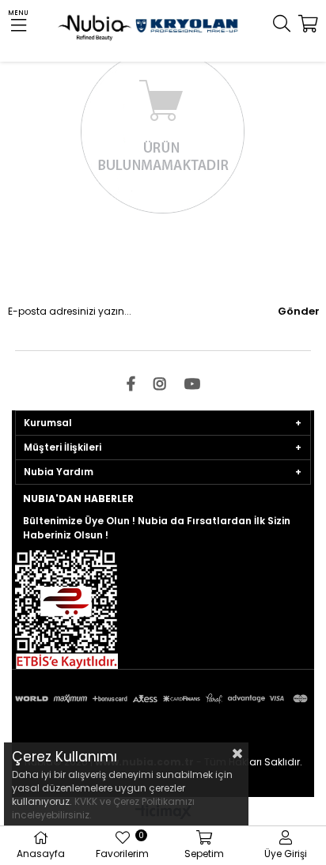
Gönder (299, 311)
